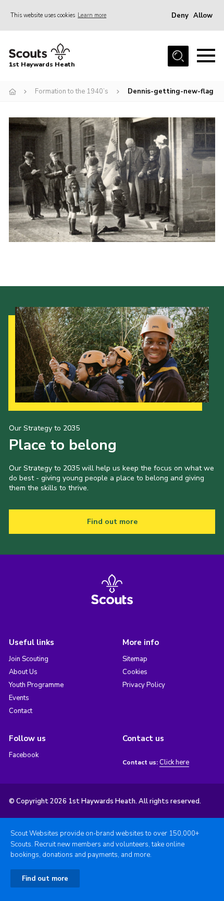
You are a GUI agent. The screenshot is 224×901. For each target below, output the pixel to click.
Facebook (24, 755)
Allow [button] (203, 15)
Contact (20, 711)
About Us (23, 672)
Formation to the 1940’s (71, 91)
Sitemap (134, 659)
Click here (174, 762)
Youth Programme (36, 685)
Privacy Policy (143, 685)
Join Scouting (28, 659)
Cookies (134, 672)
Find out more (112, 522)
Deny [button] (180, 15)
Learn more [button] (92, 15)
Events (19, 698)
